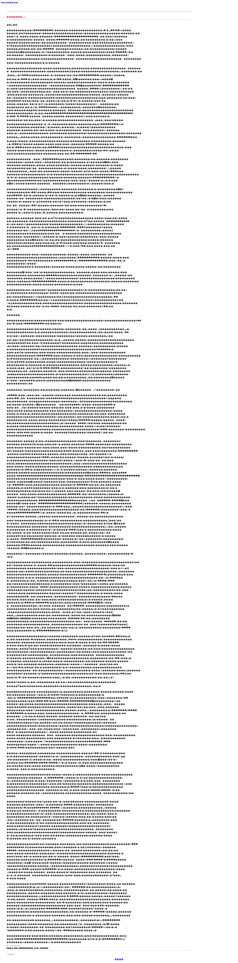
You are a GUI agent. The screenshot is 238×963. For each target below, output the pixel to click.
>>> (24, 17)
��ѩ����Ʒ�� (9, 2)
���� (119, 959)
